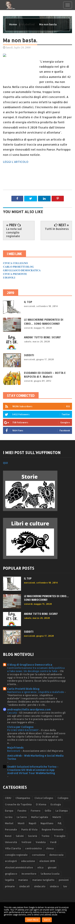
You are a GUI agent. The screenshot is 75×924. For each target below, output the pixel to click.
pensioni (64, 879)
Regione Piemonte (52, 829)
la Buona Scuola (50, 873)
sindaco (54, 886)
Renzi (8, 835)
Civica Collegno (44, 798)
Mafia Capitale (39, 817)
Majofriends (15, 747)
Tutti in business (57, 228)
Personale (11, 829)
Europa (9, 810)
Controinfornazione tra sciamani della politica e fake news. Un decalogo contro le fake (36, 669)
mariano (23, 879)
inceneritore (29, 873)
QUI (5, 462)
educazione (28, 861)
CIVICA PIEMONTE (15, 274)
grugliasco (11, 873)
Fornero (35, 810)
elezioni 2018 (47, 861)
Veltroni (26, 842)
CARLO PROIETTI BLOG (18, 266)
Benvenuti (14, 750)
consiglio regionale (16, 854)
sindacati (24, 886)
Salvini (20, 835)
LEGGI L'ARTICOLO (15, 161)
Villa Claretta (13, 848)
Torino (45, 835)
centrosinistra (33, 848)
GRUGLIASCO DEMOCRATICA (22, 270)
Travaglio (59, 835)
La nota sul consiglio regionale (14, 232)
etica (40, 867)
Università (11, 842)
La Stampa (62, 810)
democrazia (56, 854)
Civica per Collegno (20, 726)
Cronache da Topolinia (18, 804)
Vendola (41, 842)
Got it (47, 919)
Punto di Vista (29, 829)
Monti (21, 823)
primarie (10, 886)
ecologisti (11, 861)
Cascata (12, 712)
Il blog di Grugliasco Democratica (29, 664)
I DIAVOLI (9, 277)
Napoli (32, 823)
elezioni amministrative (19, 867)
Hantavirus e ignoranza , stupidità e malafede (36, 692)
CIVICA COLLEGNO (15, 263)
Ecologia (56, 804)
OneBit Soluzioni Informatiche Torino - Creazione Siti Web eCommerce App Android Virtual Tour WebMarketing (32, 770)
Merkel (9, 823)
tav (65, 886)
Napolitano (47, 823)
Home (13, 24)
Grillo (48, 810)
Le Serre (22, 817)
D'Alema (41, 804)
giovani (52, 867)
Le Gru (8, 817)
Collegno (63, 798)
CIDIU (8, 798)
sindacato (39, 886)
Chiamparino (23, 798)
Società (32, 835)
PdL (60, 823)
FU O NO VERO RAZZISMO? (23, 730)
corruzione (38, 854)
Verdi (53, 842)
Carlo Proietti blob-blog (23, 688)
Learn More (32, 919)
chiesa (50, 848)
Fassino (22, 810)
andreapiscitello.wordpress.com (29, 709)
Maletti (57, 817)
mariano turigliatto (43, 879)
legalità (9, 879)
